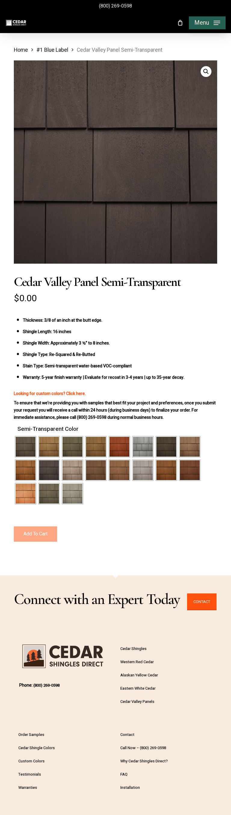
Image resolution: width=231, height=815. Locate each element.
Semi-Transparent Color (48, 429)
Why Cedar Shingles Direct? (144, 761)
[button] (207, 23)
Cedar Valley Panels (137, 701)
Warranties (27, 787)
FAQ (124, 774)
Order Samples (31, 734)
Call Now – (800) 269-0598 (143, 748)
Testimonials (29, 774)
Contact (201, 602)
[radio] (25, 446)
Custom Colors (31, 761)
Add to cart (35, 534)
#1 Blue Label (52, 50)
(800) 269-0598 (115, 6)
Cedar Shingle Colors (36, 748)
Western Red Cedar (137, 662)
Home (21, 50)
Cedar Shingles (133, 648)
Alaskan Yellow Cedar (139, 675)
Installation (130, 787)
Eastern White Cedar (138, 688)
